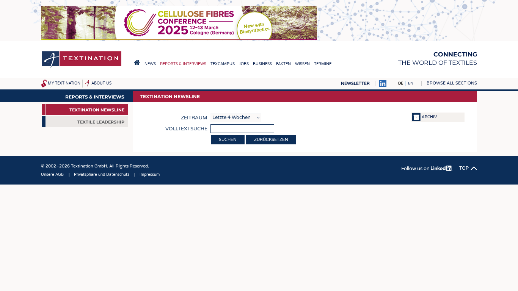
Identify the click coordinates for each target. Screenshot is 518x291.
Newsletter (355, 83)
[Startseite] (81, 67)
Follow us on (416, 169)
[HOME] (136, 62)
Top (464, 168)
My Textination (64, 83)
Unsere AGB (52, 174)
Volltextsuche (186, 129)
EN (410, 83)
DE (400, 83)
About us (101, 83)
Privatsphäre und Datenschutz (101, 174)
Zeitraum (194, 118)
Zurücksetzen (271, 139)
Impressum (150, 174)
